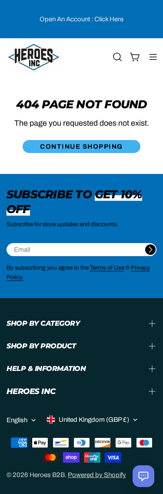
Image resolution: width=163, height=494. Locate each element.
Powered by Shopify (97, 474)
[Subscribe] (150, 249)
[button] (143, 476)
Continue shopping (81, 146)
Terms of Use (107, 267)
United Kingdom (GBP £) (94, 419)
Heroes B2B (47, 474)
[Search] (117, 57)
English (17, 420)
